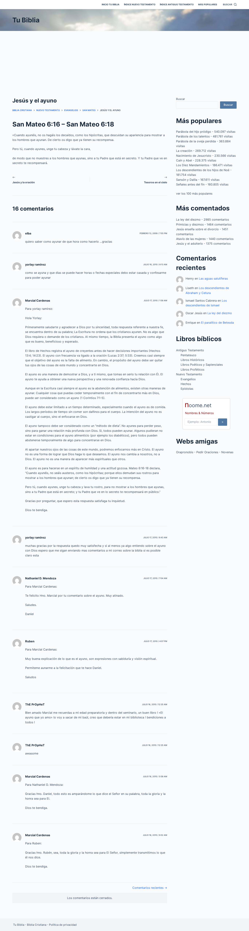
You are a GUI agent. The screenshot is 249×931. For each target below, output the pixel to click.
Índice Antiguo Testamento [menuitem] (177, 4)
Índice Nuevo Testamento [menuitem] (139, 4)
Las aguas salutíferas (213, 278)
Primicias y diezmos (190, 224)
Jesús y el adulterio (189, 243)
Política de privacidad (63, 924)
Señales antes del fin (190, 184)
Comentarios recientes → (149, 888)
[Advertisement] (124, 58)
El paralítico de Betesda (217, 322)
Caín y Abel (184, 160)
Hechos (186, 384)
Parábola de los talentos (193, 136)
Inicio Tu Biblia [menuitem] (110, 4)
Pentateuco (188, 355)
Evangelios (188, 379)
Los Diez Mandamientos (192, 165)
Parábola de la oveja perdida (196, 141)
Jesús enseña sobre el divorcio (197, 229)
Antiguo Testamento (190, 350)
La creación (184, 151)
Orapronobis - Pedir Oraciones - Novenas (204, 452)
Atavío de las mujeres (191, 239)
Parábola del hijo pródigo (193, 131)
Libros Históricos (192, 360)
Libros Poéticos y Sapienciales (202, 364)
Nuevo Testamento (189, 374)
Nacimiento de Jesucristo (193, 155)
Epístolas (187, 388)
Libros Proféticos (192, 369)
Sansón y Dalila (186, 179)
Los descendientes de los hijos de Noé (202, 170)
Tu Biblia (26, 20)
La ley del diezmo (188, 219)
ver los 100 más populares (194, 193)
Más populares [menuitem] (207, 4)
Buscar (180, 99)
